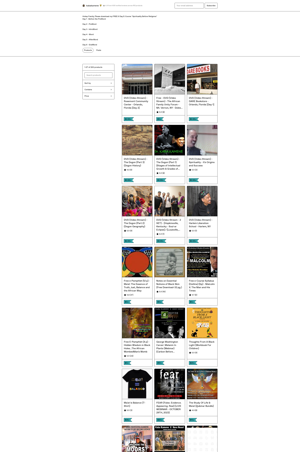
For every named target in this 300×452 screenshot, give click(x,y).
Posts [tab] (98, 50)
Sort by (87, 83)
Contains (88, 89)
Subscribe (211, 5)
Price (86, 96)
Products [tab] (88, 50)
